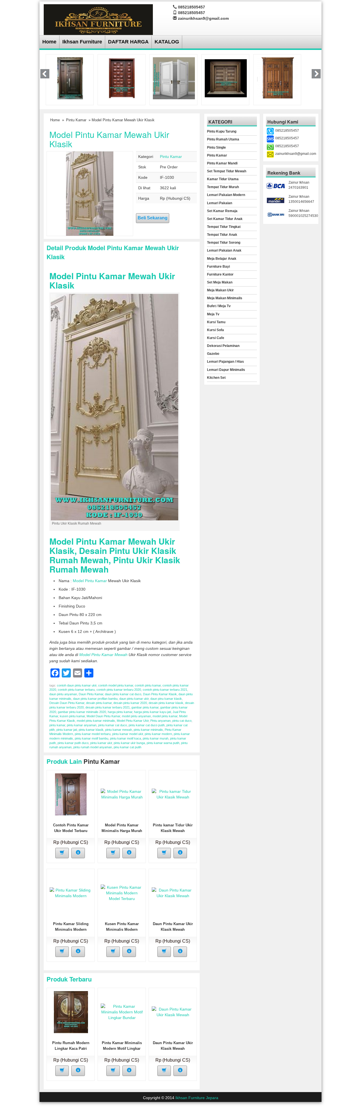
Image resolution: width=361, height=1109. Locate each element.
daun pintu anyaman (63, 694)
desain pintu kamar (99, 703)
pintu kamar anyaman (81, 725)
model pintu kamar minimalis (96, 720)
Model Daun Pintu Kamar (103, 716)
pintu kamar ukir (101, 743)
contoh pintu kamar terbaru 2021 (165, 689)
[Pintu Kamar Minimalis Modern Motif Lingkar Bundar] (122, 1011)
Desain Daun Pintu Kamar (66, 703)
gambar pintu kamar (145, 707)
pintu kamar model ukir (127, 734)
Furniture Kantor (220, 274)
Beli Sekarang (153, 217)
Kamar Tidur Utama (223, 179)
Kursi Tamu (216, 322)
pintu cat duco (181, 720)
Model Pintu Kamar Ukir (133, 720)
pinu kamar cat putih (127, 747)
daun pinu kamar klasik (166, 698)
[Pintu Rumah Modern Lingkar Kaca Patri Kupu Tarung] (71, 1011)
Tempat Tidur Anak (222, 235)
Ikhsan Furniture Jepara (196, 1097)
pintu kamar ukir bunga (129, 743)
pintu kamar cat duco (112, 725)
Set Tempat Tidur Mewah (226, 171)
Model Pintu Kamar (90, 580)
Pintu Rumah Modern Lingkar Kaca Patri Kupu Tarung (70, 1048)
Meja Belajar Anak (221, 259)
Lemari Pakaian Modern (226, 195)
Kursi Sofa (215, 330)
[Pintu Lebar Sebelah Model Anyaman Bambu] (122, 78)
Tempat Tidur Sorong (223, 243)
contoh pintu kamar (148, 685)
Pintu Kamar (76, 120)
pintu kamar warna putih (163, 743)
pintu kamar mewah (118, 729)
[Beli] (62, 853)
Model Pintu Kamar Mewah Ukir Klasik (109, 139)
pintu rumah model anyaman (92, 747)
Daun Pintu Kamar (91, 694)
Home (49, 42)
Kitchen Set (216, 378)
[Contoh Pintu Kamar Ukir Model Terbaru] (71, 794)
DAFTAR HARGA (128, 42)
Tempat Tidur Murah (223, 187)
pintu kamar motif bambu (91, 738)
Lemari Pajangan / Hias (225, 362)
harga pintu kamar (120, 712)
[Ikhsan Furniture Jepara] (98, 19)
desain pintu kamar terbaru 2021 (107, 707)
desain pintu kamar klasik (166, 703)
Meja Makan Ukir (220, 290)
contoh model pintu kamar (115, 685)
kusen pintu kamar (72, 716)
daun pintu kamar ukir (134, 698)
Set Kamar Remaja (222, 211)
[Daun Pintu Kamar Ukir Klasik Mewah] (173, 892)
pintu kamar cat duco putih (147, 725)
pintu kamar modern (158, 734)
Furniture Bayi (218, 267)
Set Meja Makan (219, 282)
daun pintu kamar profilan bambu (95, 698)
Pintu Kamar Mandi (222, 163)
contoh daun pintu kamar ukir (76, 685)
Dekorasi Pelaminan (223, 346)
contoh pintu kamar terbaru (76, 689)
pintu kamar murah (155, 738)
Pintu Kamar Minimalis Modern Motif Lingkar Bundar (122, 1048)
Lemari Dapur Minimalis (226, 370)
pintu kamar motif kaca (125, 738)
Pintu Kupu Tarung (221, 131)
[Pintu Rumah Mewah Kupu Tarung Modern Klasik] (226, 78)
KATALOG (167, 42)
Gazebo (213, 354)
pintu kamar (57, 725)
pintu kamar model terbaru (93, 734)
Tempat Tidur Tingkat (224, 227)
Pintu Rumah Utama (223, 139)
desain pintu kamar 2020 (130, 703)
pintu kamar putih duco (73, 743)
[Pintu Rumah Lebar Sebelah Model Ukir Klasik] (277, 78)
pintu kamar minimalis (148, 729)
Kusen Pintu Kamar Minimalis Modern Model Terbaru (122, 929)
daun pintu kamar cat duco (123, 694)
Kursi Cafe (215, 338)
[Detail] (78, 853)
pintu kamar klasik (91, 729)
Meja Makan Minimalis (224, 298)
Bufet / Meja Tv (219, 306)
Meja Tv (213, 314)
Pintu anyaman (160, 720)
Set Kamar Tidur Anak (225, 219)
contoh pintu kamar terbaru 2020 (118, 689)
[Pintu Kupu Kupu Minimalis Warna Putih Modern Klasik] (174, 78)
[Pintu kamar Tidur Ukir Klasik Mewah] (173, 794)
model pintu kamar (165, 716)
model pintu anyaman (136, 716)
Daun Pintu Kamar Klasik (160, 694)
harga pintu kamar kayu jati (152, 712)
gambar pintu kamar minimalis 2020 (82, 712)
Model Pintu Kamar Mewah (103, 654)
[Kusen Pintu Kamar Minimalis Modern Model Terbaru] (122, 892)
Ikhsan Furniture (82, 42)
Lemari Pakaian (219, 203)
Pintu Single (216, 147)
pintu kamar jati (66, 729)
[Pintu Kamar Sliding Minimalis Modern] (71, 892)
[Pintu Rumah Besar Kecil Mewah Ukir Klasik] (70, 78)
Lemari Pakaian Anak (224, 250)
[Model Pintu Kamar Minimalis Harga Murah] (122, 794)
